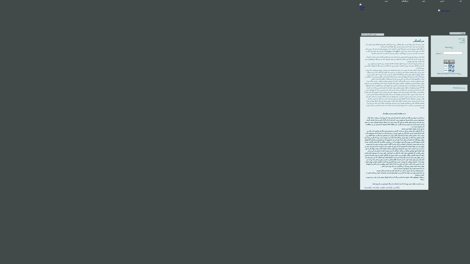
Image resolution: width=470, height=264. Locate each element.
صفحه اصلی (461, 38)
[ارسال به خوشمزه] (389, 187)
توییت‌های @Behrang (459, 88)
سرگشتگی (418, 40)
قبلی (423, 1)
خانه (460, 1)
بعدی (386, 1)
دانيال (422, 74)
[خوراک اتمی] (449, 47)
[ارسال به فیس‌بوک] (368, 187)
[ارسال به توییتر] (382, 187)
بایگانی (463, 40)
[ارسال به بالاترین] (396, 187)
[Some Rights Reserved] (449, 63)
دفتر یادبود (462, 42)
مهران (418, 74)
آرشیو (442, 1)
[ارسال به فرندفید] (375, 187)
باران (414, 70)
